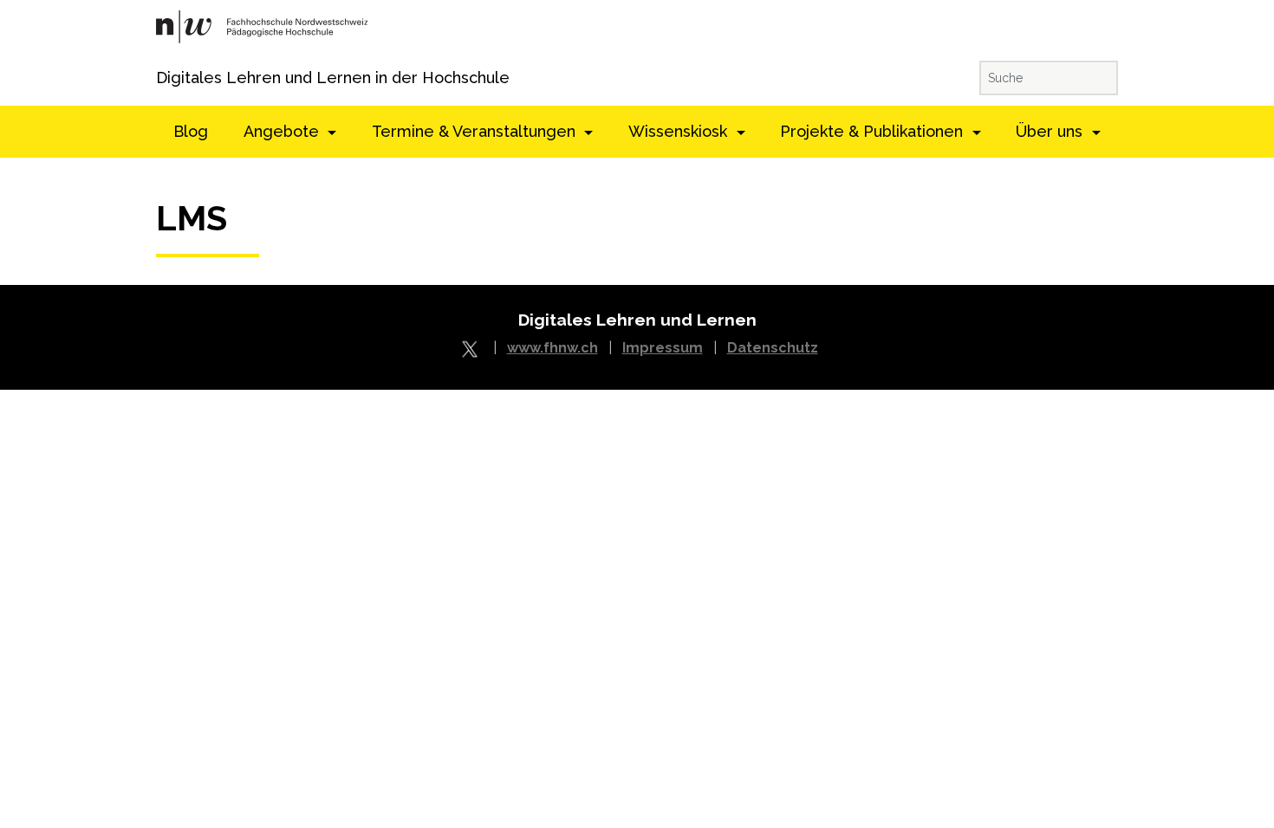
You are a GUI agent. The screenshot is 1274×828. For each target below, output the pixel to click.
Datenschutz (772, 348)
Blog (190, 131)
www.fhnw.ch (552, 348)
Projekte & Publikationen (873, 131)
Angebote (283, 131)
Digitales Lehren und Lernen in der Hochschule (180, 77)
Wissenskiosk (679, 131)
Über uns (1051, 131)
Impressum (662, 348)
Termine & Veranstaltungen (476, 131)
